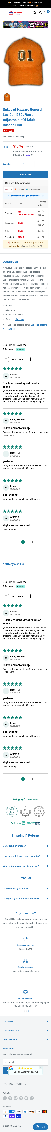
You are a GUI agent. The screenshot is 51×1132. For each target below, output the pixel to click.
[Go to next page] (33, 542)
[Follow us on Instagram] (16, 1098)
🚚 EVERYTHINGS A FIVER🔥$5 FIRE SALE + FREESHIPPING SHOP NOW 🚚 (25, 4)
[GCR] (11, 1068)
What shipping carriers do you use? (21, 865)
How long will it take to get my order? (21, 855)
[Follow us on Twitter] (10, 1098)
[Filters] (6, 359)
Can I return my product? (15, 888)
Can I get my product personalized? (21, 898)
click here (19, 319)
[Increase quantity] (31, 164)
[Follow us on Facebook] (5, 1098)
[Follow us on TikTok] (32, 1098)
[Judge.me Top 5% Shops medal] (25, 811)
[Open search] (34, 12)
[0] (46, 12)
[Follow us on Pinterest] (21, 1098)
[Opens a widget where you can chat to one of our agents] (40, 1127)
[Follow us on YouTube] (26, 1098)
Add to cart (25, 174)
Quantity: (7, 164)
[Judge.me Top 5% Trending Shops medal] (39, 811)
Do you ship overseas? (14, 845)
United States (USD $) (13, 1084)
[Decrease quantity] (16, 164)
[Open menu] (4, 13)
